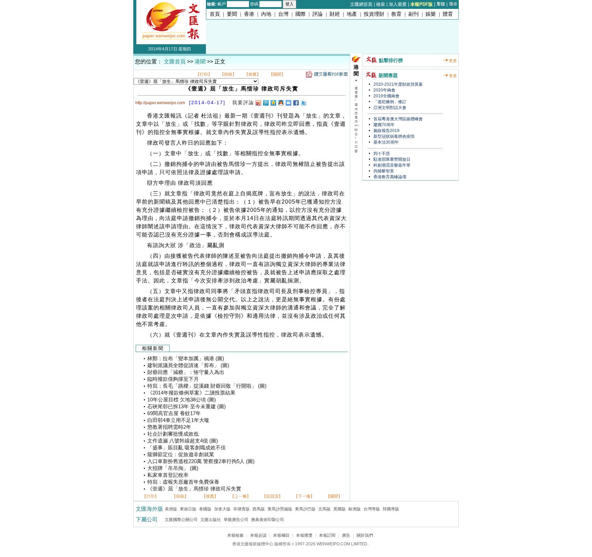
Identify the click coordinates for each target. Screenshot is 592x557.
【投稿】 (228, 74)
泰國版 (205, 509)
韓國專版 (391, 509)
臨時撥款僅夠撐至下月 (173, 379)
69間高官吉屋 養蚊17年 (174, 413)
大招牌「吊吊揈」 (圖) (172, 468)
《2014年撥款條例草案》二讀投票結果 (191, 393)
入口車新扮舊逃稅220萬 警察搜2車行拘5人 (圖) (201, 461)
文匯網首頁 (361, 4)
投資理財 (374, 14)
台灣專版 (371, 509)
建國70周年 (383, 124)
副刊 (413, 14)
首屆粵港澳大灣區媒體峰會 (397, 119)
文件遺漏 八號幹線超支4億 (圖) (182, 441)
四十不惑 (381, 153)
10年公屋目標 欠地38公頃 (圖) (181, 399)
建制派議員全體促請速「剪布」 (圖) (188, 365)
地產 (352, 14)
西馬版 (258, 509)
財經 (335, 14)
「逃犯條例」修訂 (389, 101)
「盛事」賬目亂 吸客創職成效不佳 (186, 447)
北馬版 (324, 509)
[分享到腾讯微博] (265, 102)
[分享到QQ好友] (280, 102)
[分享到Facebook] (295, 102)
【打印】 (204, 74)
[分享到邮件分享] (288, 102)
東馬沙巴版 (305, 509)
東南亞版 (188, 509)
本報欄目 (281, 535)
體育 (448, 14)
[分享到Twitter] (303, 102)
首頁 (215, 14)
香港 (249, 14)
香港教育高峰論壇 (389, 176)
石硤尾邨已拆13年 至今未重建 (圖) (186, 406)
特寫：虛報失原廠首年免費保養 (183, 482)
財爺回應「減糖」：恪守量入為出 (185, 372)
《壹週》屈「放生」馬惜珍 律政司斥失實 (194, 489)
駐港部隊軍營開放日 (391, 159)
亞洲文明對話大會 (389, 107)
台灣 (283, 14)
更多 (453, 60)
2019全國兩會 (385, 96)
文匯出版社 (210, 519)
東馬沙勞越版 (280, 509)
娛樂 (431, 14)
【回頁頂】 (272, 496)
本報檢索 (235, 535)
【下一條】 (304, 496)
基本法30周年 (385, 142)
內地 (266, 14)
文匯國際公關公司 (181, 519)
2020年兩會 (383, 90)
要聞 (232, 14)
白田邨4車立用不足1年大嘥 (178, 420)
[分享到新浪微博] (258, 102)
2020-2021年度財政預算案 (397, 84)
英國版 (339, 509)
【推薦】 (252, 74)
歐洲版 (354, 509)
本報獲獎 (304, 535)
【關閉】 (277, 74)
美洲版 (171, 509)
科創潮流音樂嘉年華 (391, 165)
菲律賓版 (241, 509)
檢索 (380, 4)
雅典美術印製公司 (267, 519)
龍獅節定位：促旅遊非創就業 (180, 454)
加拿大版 (222, 509)
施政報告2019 (385, 130)
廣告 (346, 535)
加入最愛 (398, 4)
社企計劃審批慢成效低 (173, 434)
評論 (317, 14)
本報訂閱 (327, 535)
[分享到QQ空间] (273, 102)
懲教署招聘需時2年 (169, 427)
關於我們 (365, 535)
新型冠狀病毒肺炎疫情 (393, 136)
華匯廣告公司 (236, 519)
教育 (396, 14)
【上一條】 (240, 496)
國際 (300, 14)
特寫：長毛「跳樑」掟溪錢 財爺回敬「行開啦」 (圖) (207, 386)
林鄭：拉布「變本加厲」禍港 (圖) (185, 358)
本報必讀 (258, 535)
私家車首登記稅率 (167, 475)
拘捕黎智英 (383, 171)
